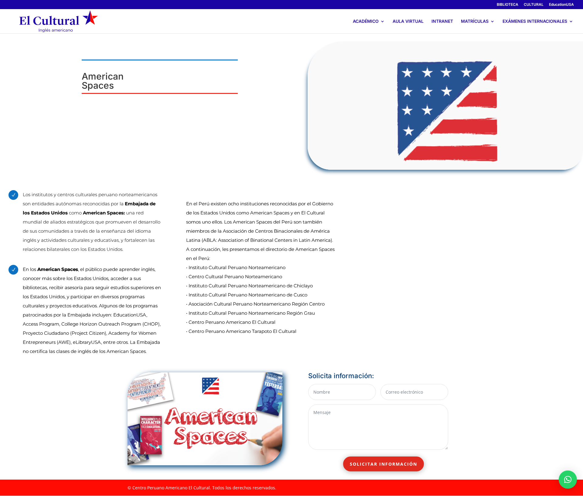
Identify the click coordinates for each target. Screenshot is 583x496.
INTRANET (442, 21)
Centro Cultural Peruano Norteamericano (235, 276)
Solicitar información (383, 464)
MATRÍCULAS (475, 21)
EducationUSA (561, 5)
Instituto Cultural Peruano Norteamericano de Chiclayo (251, 286)
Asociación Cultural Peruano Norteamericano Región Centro (257, 304)
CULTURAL (534, 5)
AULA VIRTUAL (408, 21)
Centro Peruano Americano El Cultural (232, 322)
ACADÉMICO (366, 21)
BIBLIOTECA (507, 5)
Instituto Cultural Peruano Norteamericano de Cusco (248, 295)
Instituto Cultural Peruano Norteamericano (237, 267)
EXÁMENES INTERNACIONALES (535, 21)
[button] (568, 479)
